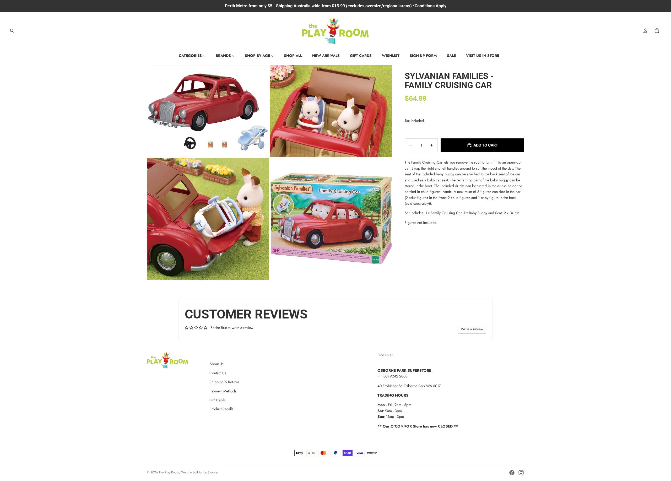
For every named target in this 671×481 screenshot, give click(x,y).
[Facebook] (512, 472)
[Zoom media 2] (331, 111)
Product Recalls (221, 409)
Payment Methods (222, 391)
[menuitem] (192, 56)
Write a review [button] (472, 329)
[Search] (12, 30)
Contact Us (217, 373)
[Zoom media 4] (331, 219)
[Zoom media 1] (208, 111)
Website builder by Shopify (199, 472)
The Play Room (169, 472)
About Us (216, 363)
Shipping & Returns (224, 382)
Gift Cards (217, 400)
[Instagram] (521, 472)
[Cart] (657, 30)
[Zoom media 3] (208, 219)
